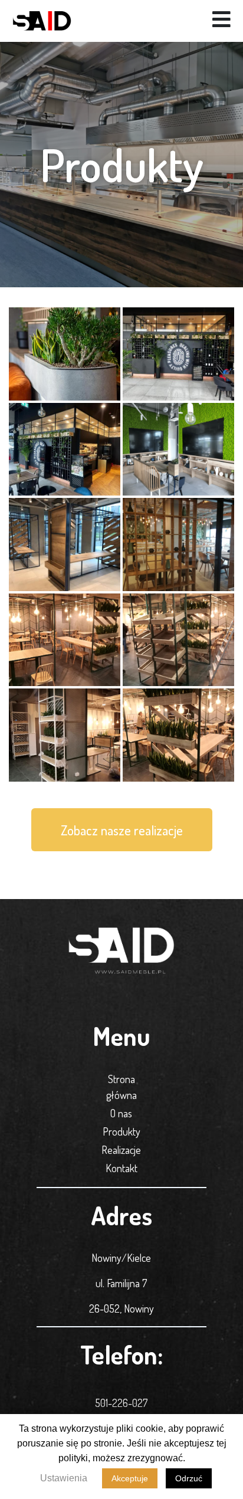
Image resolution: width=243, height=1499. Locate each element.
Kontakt (121, 1168)
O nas (121, 1113)
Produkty (121, 1131)
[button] (121, 829)
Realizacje (121, 1149)
